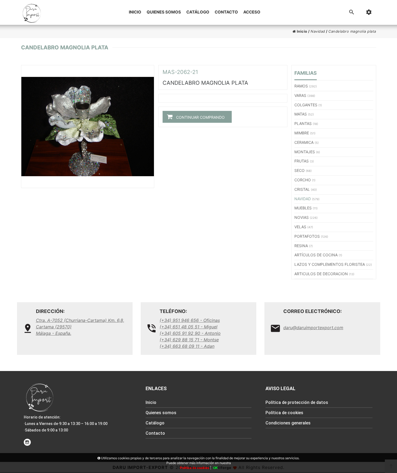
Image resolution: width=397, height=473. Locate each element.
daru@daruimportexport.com (313, 327)
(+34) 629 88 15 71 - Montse (189, 339)
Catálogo (197, 12)
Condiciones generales (288, 423)
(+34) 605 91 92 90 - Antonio (190, 333)
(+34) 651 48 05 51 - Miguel (188, 326)
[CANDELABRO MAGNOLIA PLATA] (87, 126)
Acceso (251, 12)
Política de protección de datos (296, 402)
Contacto (226, 12)
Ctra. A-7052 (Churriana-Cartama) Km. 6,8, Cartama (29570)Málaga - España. (80, 327)
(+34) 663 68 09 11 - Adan (187, 346)
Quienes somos (164, 12)
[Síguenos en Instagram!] (27, 442)
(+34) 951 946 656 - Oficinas (190, 320)
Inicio (135, 12)
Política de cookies (284, 412)
